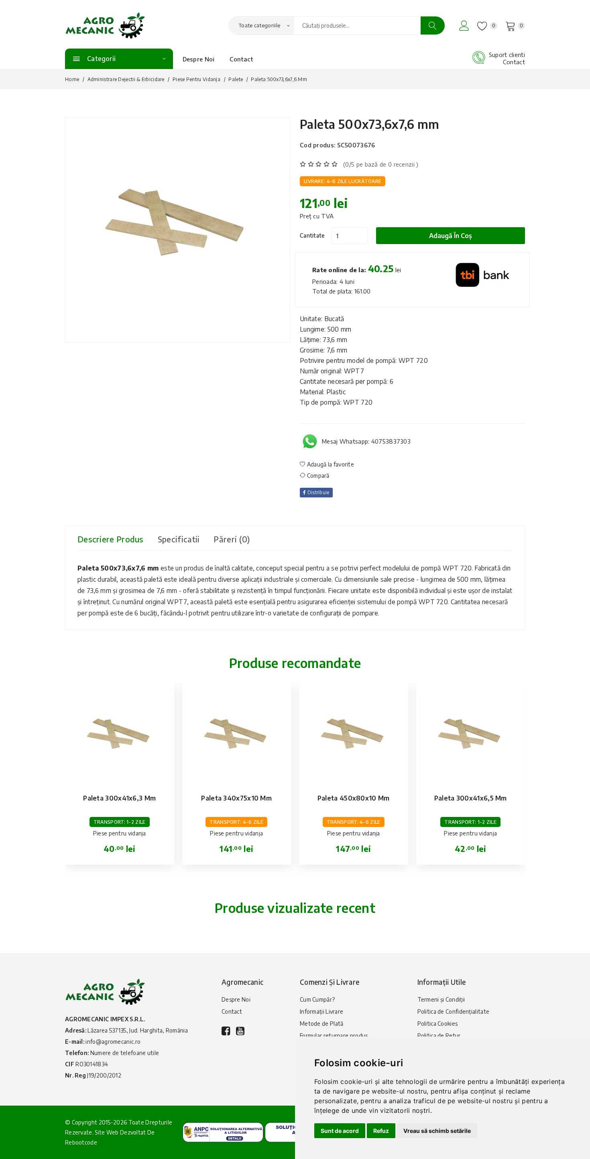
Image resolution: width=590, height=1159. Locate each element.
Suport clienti (507, 54)
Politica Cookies (437, 1023)
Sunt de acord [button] (340, 1130)
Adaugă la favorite (329, 464)
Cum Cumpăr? (317, 999)
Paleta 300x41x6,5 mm (470, 798)
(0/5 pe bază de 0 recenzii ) (380, 164)
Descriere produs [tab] (110, 539)
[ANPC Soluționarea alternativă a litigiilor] (223, 1131)
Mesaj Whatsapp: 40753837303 (366, 441)
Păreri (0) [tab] (232, 539)
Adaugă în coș (450, 236)
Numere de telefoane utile (124, 1052)
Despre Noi (199, 59)
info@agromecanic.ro (112, 1041)
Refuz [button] (381, 1130)
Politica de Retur (439, 1035)
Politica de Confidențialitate (453, 1011)
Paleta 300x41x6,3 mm (119, 798)
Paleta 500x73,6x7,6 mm (369, 124)
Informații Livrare (321, 1011)
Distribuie (317, 492)
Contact (241, 59)
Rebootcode (81, 1142)
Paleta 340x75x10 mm (236, 798)
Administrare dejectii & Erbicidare (126, 79)
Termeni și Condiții (441, 999)
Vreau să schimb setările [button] (437, 1130)
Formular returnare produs (334, 1035)
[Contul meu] (464, 25)
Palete (235, 79)
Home (72, 79)
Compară (317, 475)
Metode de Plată (322, 1023)
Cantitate (312, 235)
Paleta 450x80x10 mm (353, 798)
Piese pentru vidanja (196, 79)
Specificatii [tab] (179, 539)
